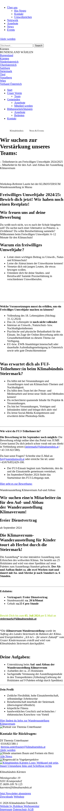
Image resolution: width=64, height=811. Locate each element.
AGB (30, 809)
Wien (3, 80)
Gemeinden (13, 99)
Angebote (12, 23)
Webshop (19, 796)
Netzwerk (12, 20)
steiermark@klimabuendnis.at (41, 446)
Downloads (6, 796)
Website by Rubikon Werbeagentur (19, 806)
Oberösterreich (8, 64)
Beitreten (19, 115)
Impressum (6, 809)
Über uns (12, 7)
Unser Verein (14, 93)
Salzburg (5, 68)
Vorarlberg (6, 77)
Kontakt (18, 13)
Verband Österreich (11, 83)
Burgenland (6, 55)
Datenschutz (20, 809)
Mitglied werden (23, 105)
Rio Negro (20, 10)
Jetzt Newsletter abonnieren (15, 793)
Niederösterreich (9, 61)
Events (11, 29)
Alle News (6, 756)
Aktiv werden (7, 38)
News (10, 26)
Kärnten (4, 58)
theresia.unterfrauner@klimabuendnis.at (23, 746)
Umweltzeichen (23, 17)
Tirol (2, 74)
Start (9, 89)
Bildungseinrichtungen (20, 108)
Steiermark (6, 71)
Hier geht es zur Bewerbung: (16, 483)
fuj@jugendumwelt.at (12, 459)
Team (17, 96)
